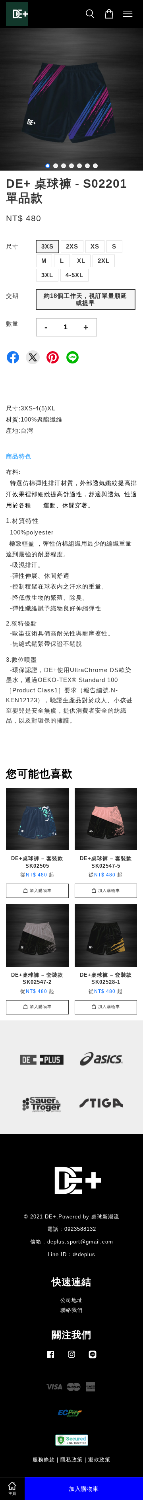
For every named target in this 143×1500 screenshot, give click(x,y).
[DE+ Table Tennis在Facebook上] (50, 1358)
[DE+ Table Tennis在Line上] (92, 1358)
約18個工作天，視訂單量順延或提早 (85, 299)
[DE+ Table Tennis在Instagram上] (71, 1358)
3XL (47, 275)
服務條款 (44, 1460)
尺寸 (12, 246)
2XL (104, 260)
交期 (12, 295)
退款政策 (99, 1460)
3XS (47, 246)
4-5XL (74, 275)
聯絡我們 (71, 1310)
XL (81, 260)
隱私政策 (71, 1460)
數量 (12, 323)
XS (95, 246)
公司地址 (71, 1300)
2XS (72, 246)
